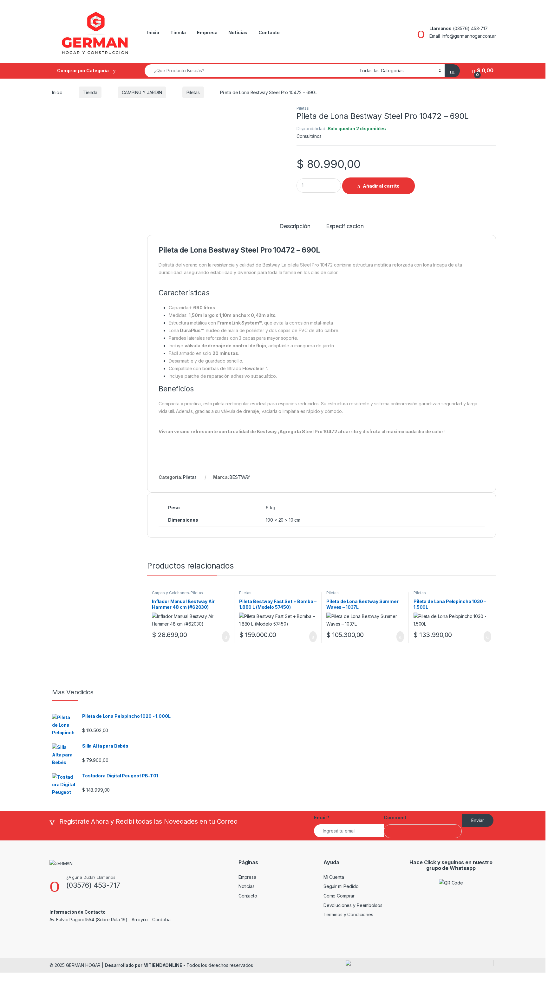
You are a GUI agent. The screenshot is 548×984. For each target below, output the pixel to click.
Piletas (193, 92)
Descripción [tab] (294, 226)
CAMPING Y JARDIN (142, 92)
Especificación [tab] (345, 226)
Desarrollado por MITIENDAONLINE (143, 965)
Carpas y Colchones (170, 592)
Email (321, 817)
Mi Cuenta (333, 877)
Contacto (269, 32)
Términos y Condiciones (348, 914)
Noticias (237, 32)
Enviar (477, 820)
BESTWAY (240, 477)
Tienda (178, 32)
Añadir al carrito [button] (223, 636)
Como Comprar (339, 895)
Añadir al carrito (381, 186)
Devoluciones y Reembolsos (352, 905)
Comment (395, 817)
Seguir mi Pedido (341, 886)
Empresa (207, 32)
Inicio (153, 32)
